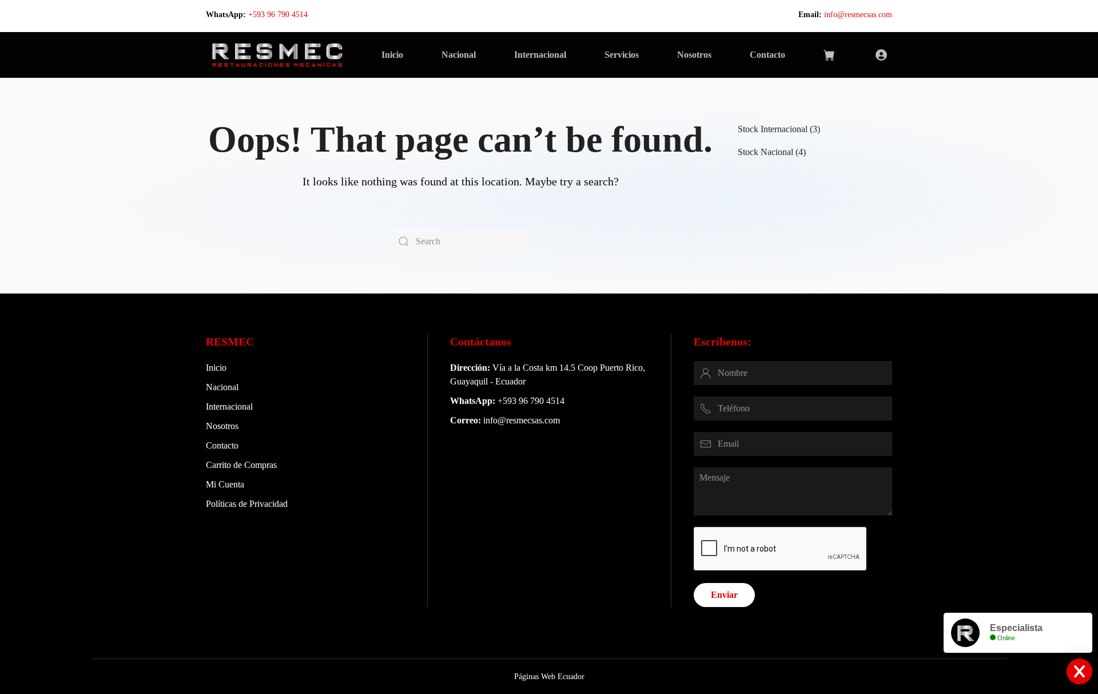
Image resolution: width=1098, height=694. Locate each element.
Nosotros (694, 55)
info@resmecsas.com (858, 14)
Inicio (392, 55)
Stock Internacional (772, 129)
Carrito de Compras (241, 465)
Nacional (458, 55)
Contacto (767, 55)
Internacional (540, 55)
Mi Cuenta (225, 484)
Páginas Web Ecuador (549, 676)
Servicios (621, 55)
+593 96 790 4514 (278, 14)
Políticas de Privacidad (247, 504)
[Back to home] (277, 55)
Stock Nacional (765, 152)
